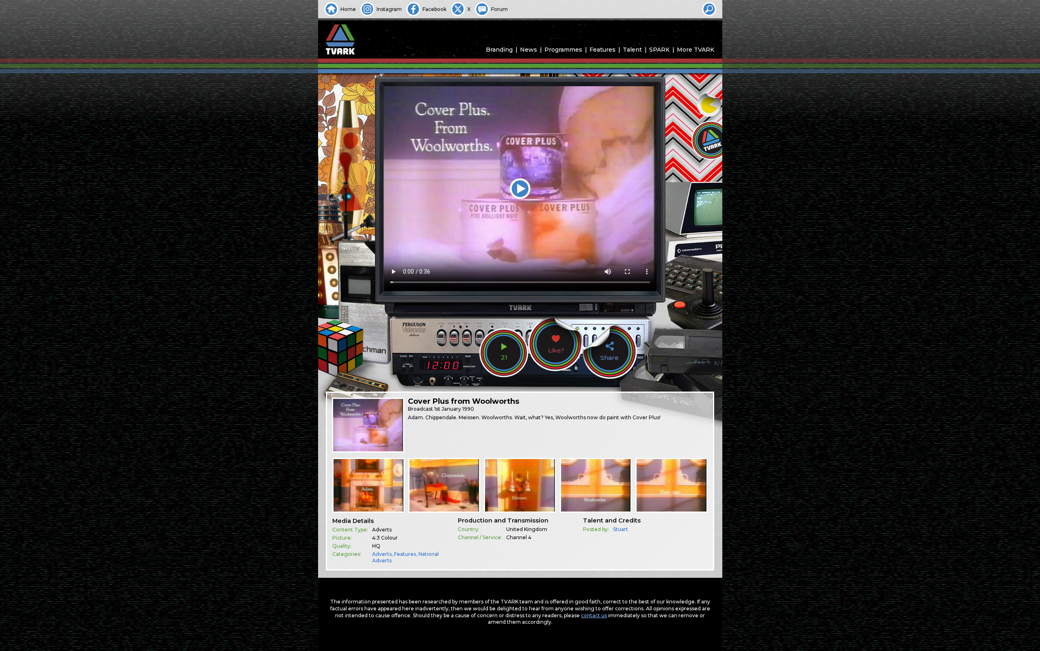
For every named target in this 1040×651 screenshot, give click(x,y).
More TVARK (695, 49)
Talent (632, 49)
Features (602, 49)
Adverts (382, 554)
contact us (594, 615)
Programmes (563, 49)
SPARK (659, 49)
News (528, 49)
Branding (499, 49)
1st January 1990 (454, 409)
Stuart (620, 529)
